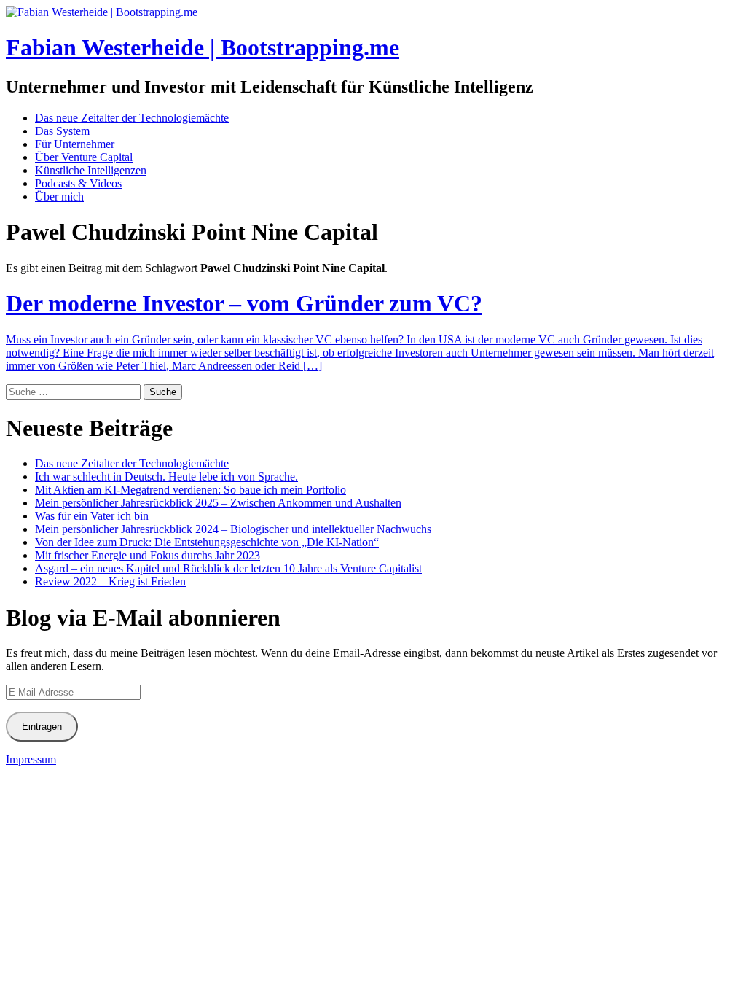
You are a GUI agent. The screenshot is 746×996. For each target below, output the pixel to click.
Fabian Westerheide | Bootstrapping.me (202, 47)
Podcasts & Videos (78, 183)
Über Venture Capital (84, 157)
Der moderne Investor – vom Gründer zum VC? (244, 303)
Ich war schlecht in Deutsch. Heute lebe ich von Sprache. (166, 476)
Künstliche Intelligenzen (90, 170)
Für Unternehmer (74, 144)
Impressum (31, 759)
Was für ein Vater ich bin (92, 516)
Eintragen (42, 726)
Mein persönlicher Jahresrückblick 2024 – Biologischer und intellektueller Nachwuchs (233, 529)
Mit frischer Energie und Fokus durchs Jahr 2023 (147, 555)
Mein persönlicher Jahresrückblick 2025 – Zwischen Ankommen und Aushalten (218, 503)
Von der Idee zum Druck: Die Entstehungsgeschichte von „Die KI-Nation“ (207, 542)
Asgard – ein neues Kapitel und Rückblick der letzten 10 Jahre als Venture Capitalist (228, 568)
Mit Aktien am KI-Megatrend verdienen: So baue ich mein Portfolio (190, 489)
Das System (62, 131)
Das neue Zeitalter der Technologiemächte (132, 118)
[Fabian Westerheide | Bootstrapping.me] (101, 12)
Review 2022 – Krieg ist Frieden (110, 581)
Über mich (59, 196)
